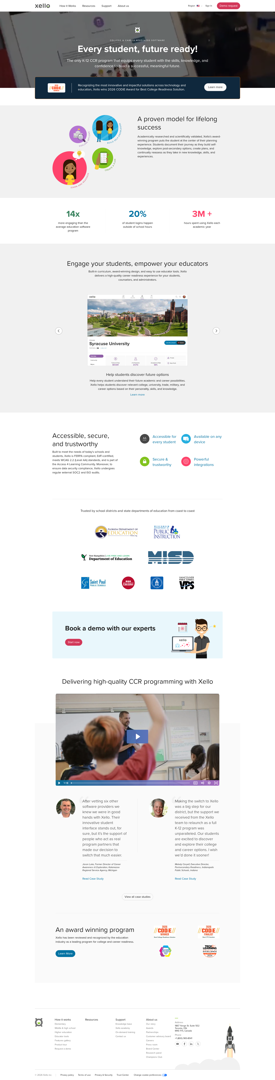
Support (106, 6)
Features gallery (63, 1040)
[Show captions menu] (195, 783)
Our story (150, 1024)
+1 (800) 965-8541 (183, 1038)
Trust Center (123, 1075)
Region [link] (191, 5)
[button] (195, 5)
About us (123, 6)
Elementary (60, 1024)
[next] (216, 331)
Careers (150, 1040)
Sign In (208, 5)
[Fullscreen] (216, 783)
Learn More (65, 953)
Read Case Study (93, 878)
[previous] (58, 331)
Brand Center (152, 1049)
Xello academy (123, 1028)
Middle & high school (65, 1028)
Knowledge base (124, 1024)
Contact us (121, 1036)
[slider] (130, 783)
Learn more (215, 87)
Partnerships (152, 1032)
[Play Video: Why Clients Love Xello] (137, 736)
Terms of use (84, 1075)
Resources (88, 6)
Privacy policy (67, 1075)
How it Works (68, 6)
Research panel (154, 1053)
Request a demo (63, 1049)
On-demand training (125, 1032)
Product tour (61, 1044)
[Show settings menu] (209, 783)
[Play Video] (59, 783)
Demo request (228, 5)
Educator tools (62, 1036)
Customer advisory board (158, 1036)
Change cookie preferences (147, 1075)
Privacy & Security (104, 1075)
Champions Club (154, 1057)
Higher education (63, 1032)
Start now (74, 642)
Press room (151, 1044)
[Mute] (202, 783)
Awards (149, 1028)
